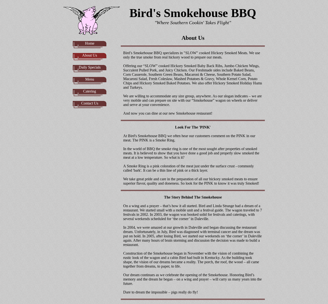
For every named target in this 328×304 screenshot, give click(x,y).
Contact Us (89, 103)
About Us (89, 55)
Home (89, 43)
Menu (89, 79)
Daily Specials (90, 67)
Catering (89, 91)
